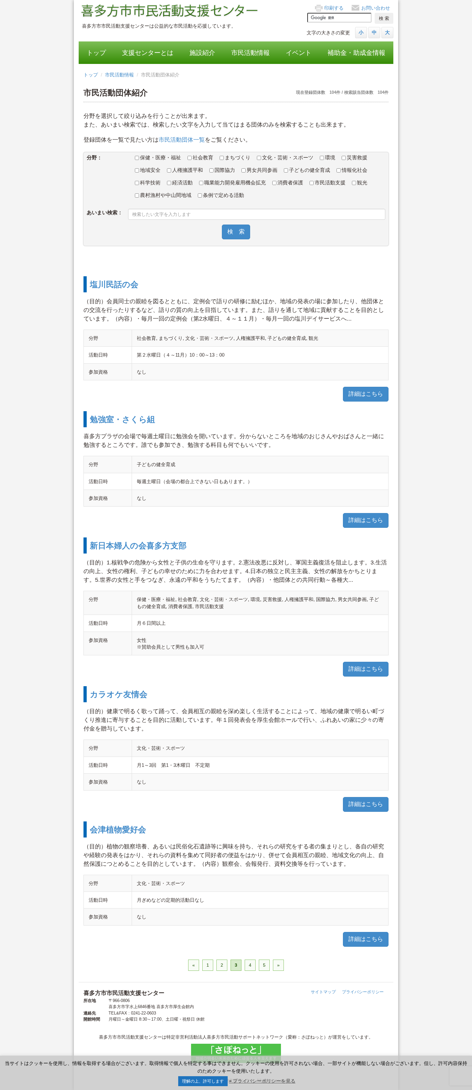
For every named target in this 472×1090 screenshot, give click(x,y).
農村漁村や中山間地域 (165, 195)
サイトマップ (323, 991)
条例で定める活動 (223, 195)
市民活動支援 (330, 182)
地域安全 (150, 170)
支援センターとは (147, 52)
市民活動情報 (250, 52)
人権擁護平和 (187, 170)
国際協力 (224, 170)
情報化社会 (354, 170)
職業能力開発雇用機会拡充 (235, 182)
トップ (96, 52)
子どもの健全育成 (309, 170)
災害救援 (357, 157)
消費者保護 (290, 182)
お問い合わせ (375, 8)
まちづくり (237, 157)
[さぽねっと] (236, 1053)
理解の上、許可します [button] (203, 1081)
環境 (330, 157)
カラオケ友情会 (118, 694)
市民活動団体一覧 (182, 140)
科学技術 (150, 182)
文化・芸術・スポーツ (287, 157)
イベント (298, 52)
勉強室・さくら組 (122, 419)
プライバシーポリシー (363, 991)
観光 (362, 182)
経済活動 (182, 182)
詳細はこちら (365, 394)
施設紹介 (202, 52)
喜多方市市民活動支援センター (170, 11)
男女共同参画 (262, 170)
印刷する (334, 8)
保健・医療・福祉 (160, 157)
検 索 (236, 231)
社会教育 (203, 157)
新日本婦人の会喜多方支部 (138, 545)
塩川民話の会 (114, 284)
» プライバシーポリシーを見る (262, 1081)
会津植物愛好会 (118, 829)
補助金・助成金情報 (356, 52)
